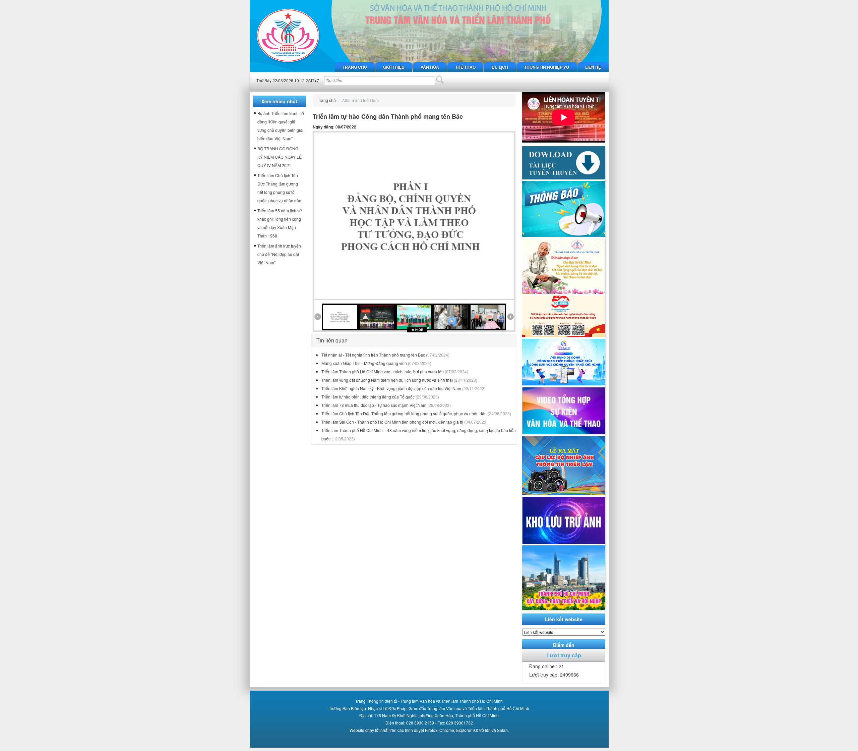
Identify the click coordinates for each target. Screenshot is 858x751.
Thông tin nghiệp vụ (546, 67)
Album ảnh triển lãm (360, 100)
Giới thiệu (394, 67)
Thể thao (465, 67)
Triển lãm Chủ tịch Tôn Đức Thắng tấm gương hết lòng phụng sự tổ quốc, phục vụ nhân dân (404, 413)
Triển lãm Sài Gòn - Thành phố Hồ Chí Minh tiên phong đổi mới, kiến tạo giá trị (392, 422)
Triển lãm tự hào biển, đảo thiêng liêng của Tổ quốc (368, 396)
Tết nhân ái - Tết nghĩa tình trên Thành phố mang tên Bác (373, 355)
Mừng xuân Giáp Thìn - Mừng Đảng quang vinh (364, 363)
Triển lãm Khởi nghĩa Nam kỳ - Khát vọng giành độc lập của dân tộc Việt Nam (391, 388)
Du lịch (500, 67)
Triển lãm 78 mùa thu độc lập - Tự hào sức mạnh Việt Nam (373, 405)
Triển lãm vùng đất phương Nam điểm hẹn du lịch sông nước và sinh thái (387, 380)
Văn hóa (430, 67)
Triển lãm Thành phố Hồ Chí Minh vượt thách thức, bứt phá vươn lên (382, 371)
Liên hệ (593, 67)
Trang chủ (355, 67)
